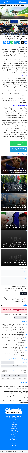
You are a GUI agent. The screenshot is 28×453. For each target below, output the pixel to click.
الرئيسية (22, 5)
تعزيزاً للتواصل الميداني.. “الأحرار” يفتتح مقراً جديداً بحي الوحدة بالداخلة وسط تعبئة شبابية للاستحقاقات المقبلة (14, 387)
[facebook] (25, 42)
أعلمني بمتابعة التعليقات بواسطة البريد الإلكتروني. (15, 288)
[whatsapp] (11, 42)
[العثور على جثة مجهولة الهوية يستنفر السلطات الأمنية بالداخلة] (14, 354)
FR (9, 1)
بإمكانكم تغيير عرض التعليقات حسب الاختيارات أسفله (15, 314)
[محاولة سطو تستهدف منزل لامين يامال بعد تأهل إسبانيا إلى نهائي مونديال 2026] (14, 165)
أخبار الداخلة (17, 5)
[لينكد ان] (7, 416)
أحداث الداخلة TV (14, 439)
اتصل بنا (14, 443)
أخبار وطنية (14, 430)
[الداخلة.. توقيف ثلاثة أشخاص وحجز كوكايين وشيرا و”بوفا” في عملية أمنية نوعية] (14, 335)
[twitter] (22, 42)
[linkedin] (18, 42)
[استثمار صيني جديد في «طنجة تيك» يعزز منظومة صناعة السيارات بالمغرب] (14, 331)
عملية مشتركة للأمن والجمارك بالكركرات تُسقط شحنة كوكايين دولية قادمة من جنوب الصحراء (16, 392)
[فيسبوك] (13, 416)
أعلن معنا (14, 445)
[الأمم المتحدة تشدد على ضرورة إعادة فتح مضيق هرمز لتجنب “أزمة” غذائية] (14, 202)
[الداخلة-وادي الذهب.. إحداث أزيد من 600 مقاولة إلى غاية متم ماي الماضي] (14, 341)
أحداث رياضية (14, 434)
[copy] (8, 42)
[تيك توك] (10, 416)
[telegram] (15, 42)
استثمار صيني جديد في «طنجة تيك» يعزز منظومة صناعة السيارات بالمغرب (15, 396)
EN (7, 1)
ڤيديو (14, 441)
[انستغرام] (15, 416)
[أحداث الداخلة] (22, 2)
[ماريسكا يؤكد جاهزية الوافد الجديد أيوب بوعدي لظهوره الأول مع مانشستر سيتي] (14, 351)
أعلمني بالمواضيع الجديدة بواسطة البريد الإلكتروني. (15, 290)
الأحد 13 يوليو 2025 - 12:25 (22, 47)
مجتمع (14, 436)
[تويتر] (21, 416)
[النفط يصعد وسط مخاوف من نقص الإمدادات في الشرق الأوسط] (14, 257)
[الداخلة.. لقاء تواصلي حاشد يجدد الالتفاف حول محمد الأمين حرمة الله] (14, 344)
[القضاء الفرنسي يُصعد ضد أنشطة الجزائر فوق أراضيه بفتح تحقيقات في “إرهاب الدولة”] (14, 221)
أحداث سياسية (14, 432)
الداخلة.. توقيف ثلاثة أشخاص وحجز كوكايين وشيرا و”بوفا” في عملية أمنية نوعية (14, 401)
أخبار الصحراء (10, 5)
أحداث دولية (14, 437)
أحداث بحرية (14, 428)
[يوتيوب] (18, 416)
